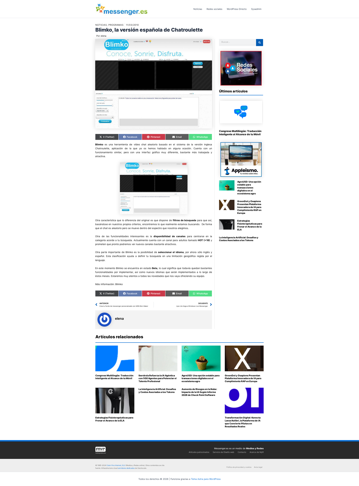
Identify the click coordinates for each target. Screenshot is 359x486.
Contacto (242, 452)
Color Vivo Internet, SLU (116, 465)
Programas (116, 24)
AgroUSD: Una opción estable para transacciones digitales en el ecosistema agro (249, 187)
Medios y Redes (255, 448)
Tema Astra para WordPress (206, 479)
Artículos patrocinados (199, 452)
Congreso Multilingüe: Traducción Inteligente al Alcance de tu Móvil (114, 377)
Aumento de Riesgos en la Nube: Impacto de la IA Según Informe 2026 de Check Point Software (199, 392)
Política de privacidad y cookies (238, 467)
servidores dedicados (126, 468)
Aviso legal (258, 467)
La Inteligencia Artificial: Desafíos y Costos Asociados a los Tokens (238, 239)
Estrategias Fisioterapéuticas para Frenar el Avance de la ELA (249, 225)
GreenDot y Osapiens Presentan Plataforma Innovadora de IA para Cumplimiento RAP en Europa (249, 207)
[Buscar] (259, 42)
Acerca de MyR (257, 452)
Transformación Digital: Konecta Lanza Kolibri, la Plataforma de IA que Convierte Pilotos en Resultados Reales (243, 422)
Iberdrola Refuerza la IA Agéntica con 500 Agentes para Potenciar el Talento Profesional (158, 378)
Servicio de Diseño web (223, 452)
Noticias (101, 24)
